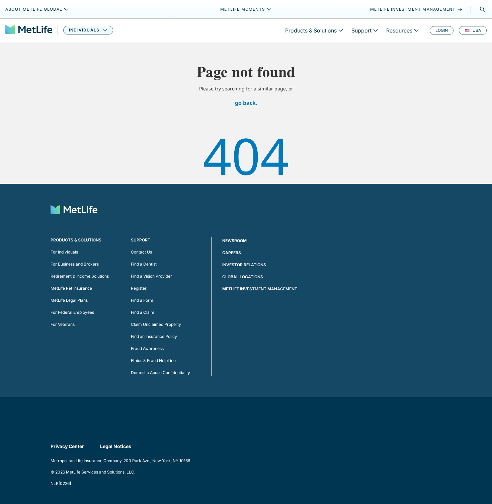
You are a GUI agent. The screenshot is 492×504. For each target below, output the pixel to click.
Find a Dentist (144, 264)
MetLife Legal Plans (69, 300)
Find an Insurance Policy (154, 336)
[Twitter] (93, 413)
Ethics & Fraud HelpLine (153, 360)
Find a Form (142, 300)
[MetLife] (28, 30)
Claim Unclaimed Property (156, 324)
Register (139, 288)
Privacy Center (67, 446)
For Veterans (63, 324)
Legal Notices (115, 446)
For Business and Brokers (75, 264)
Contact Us (141, 252)
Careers (231, 252)
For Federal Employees (72, 312)
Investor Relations (244, 264)
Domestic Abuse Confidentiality (160, 372)
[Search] (483, 9)
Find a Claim (142, 312)
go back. (246, 102)
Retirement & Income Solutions (80, 276)
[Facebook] (56, 413)
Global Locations (242, 276)
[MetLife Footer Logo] (74, 210)
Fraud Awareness (147, 348)
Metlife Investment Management (259, 288)
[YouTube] (112, 413)
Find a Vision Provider (151, 276)
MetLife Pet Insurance (71, 288)
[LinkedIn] (74, 413)
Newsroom (234, 240)
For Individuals (64, 252)
